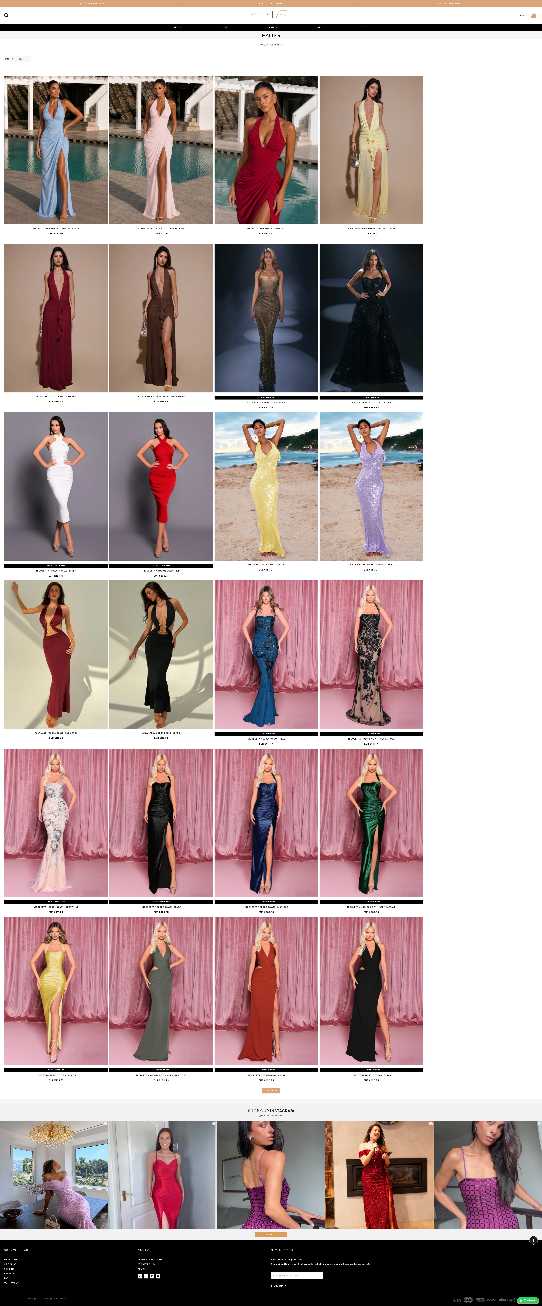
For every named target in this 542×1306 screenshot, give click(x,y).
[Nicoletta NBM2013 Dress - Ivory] (56, 486)
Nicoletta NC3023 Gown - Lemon (56, 1075)
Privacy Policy (146, 1264)
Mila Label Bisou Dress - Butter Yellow (371, 229)
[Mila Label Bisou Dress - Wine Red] (56, 318)
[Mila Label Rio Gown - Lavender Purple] (371, 486)
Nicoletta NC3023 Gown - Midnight (266, 907)
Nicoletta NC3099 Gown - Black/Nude (371, 739)
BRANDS (272, 27)
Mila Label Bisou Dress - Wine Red (56, 397)
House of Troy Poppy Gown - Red (266, 229)
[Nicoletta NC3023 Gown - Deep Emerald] (371, 823)
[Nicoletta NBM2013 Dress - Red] (161, 486)
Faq (6, 1278)
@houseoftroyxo (271, 1116)
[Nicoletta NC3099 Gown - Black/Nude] (371, 654)
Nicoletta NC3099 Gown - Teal (266, 739)
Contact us (11, 1283)
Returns (9, 1274)
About (142, 1269)
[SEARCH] (6, 13)
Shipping (9, 1269)
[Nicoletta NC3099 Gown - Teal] (266, 654)
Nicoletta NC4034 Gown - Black (371, 403)
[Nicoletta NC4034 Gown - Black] (371, 318)
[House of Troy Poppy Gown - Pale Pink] (161, 150)
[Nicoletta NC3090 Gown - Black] (371, 991)
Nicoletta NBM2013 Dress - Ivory (56, 571)
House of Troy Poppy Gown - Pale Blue (56, 229)
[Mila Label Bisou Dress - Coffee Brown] (161, 318)
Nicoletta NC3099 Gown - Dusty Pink (56, 907)
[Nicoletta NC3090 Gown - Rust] (266, 991)
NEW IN (178, 27)
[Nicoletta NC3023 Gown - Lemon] (56, 991)
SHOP (225, 27)
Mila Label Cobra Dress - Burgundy (56, 733)
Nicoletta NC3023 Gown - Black (161, 907)
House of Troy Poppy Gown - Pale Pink (161, 229)
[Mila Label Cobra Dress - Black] (161, 654)
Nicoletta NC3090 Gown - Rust (266, 1075)
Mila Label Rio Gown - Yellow (266, 565)
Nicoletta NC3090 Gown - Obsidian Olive (161, 1075)
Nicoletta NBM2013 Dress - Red (161, 571)
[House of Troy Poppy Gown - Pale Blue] (56, 150)
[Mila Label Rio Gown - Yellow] (266, 486)
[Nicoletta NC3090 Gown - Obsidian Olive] (161, 991)
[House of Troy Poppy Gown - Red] (266, 150)
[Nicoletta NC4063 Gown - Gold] (266, 318)
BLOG (364, 27)
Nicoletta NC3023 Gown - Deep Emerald (371, 907)
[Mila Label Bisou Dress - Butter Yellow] (371, 150)
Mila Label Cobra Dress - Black (161, 733)
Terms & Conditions (150, 1260)
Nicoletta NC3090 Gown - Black (371, 1075)
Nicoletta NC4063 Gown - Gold (266, 403)
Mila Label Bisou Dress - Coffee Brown (161, 397)
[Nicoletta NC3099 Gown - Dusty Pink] (56, 823)
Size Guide (10, 1264)
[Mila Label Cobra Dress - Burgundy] (56, 654)
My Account (11, 1260)
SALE (319, 27)
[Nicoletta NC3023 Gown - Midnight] (266, 823)
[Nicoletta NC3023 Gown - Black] (161, 823)
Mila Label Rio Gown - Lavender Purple (371, 565)
